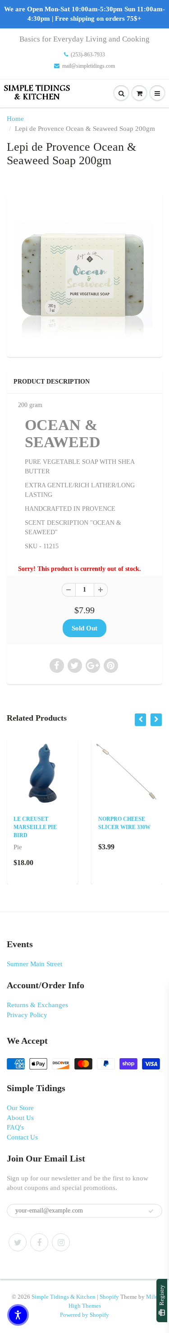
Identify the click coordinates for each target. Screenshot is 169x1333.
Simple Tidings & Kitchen (64, 1296)
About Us (20, 1117)
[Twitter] (18, 1242)
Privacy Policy (27, 1014)
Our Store (20, 1107)
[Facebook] (39, 1242)
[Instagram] (61, 1242)
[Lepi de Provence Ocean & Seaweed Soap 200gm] (84, 275)
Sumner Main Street (34, 963)
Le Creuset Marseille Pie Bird (35, 827)
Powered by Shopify (84, 1314)
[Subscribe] (151, 1211)
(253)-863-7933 (88, 54)
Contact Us (22, 1137)
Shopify (109, 1296)
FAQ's (15, 1127)
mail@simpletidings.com (88, 66)
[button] (18, 1315)
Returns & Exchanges (37, 1005)
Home (15, 118)
